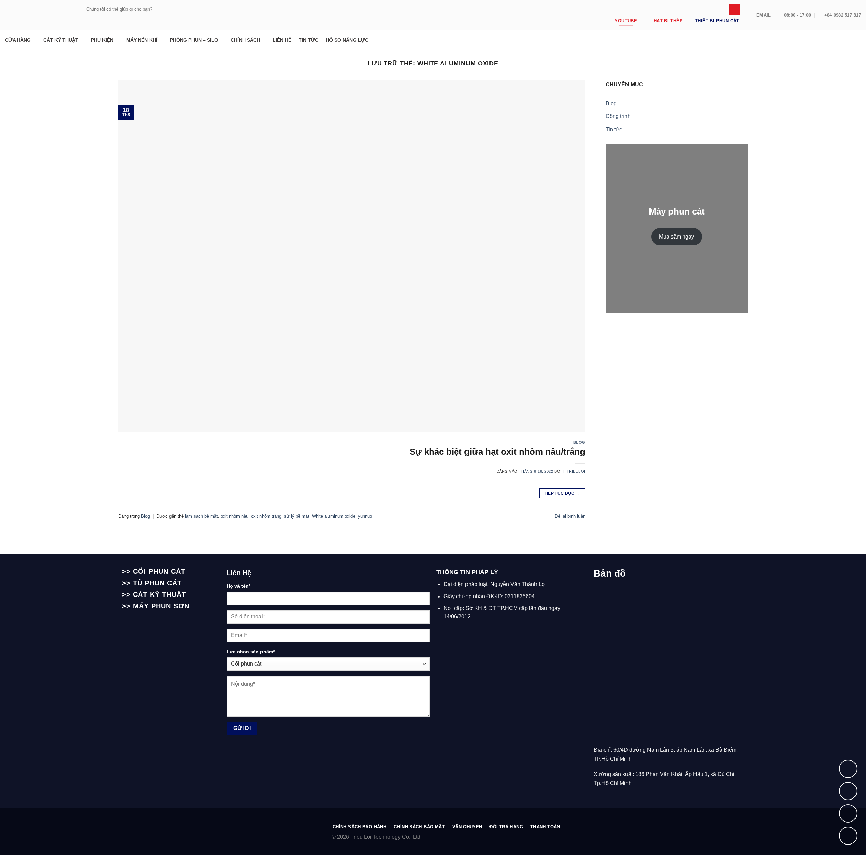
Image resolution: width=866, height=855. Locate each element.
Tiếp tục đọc (562, 493)
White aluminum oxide (333, 516)
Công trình (618, 116)
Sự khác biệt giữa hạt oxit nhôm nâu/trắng (497, 451)
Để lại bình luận (570, 516)
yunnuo (365, 516)
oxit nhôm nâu (234, 516)
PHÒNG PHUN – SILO (194, 40)
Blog (579, 442)
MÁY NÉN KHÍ (141, 40)
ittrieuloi (574, 471)
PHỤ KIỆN (102, 40)
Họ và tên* (238, 586)
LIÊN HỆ (282, 40)
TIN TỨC (308, 40)
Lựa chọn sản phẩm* (251, 651)
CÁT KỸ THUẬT (60, 40)
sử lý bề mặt (296, 516)
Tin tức (614, 129)
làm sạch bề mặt (201, 516)
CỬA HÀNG (18, 40)
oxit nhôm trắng (266, 516)
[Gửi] (734, 9)
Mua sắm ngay (676, 237)
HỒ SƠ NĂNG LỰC (347, 40)
